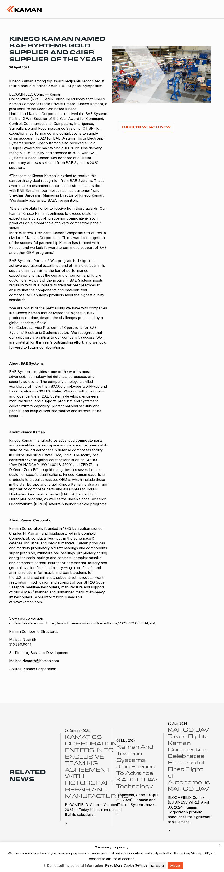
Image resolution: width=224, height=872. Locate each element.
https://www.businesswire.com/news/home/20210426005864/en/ (100, 623)
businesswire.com (29, 623)
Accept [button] (175, 865)
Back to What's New (146, 127)
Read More (113, 865)
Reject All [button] (157, 865)
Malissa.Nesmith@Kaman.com (34, 661)
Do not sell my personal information (75, 865)
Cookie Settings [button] (135, 865)
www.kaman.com (27, 602)
